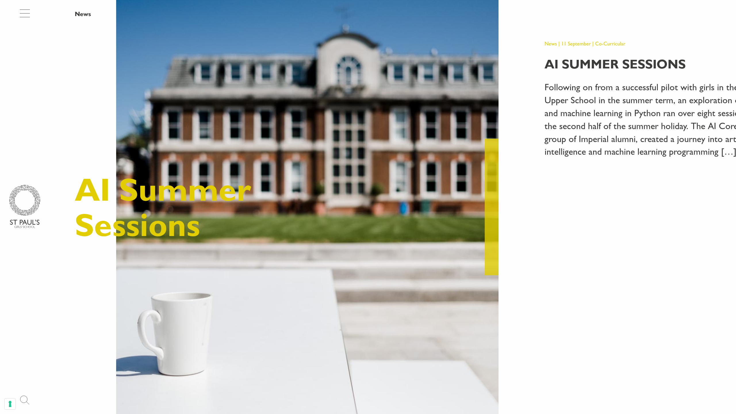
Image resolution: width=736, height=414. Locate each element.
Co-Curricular (610, 44)
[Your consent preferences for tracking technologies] (10, 403)
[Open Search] (24, 400)
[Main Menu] (25, 13)
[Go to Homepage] (24, 206)
